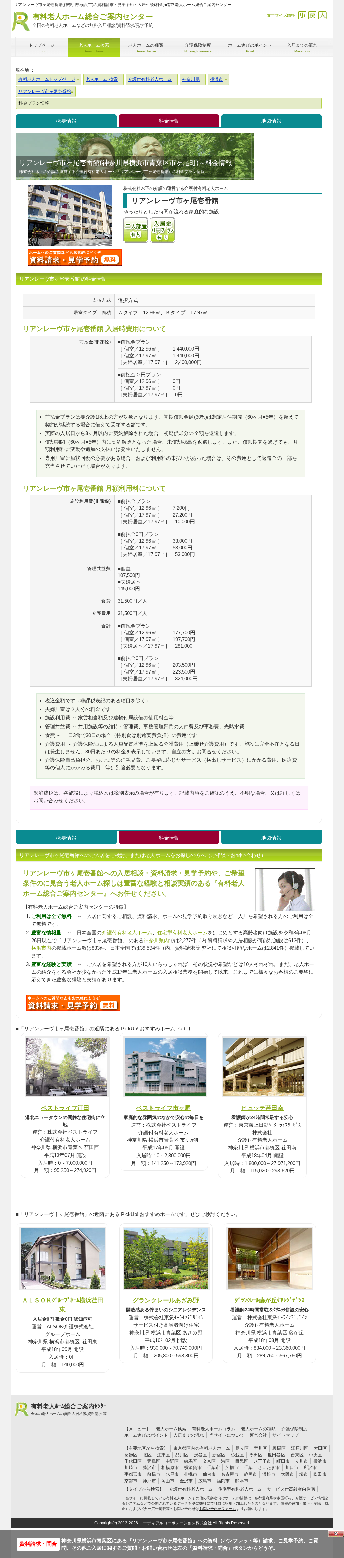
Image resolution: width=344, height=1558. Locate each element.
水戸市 (172, 1474)
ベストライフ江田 (65, 1107)
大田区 (320, 1448)
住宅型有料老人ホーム (182, 932)
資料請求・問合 (38, 1544)
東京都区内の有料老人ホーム (201, 1448)
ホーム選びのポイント (146, 1435)
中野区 (172, 1461)
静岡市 (250, 1474)
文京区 (209, 1461)
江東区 (163, 1454)
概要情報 (66, 121)
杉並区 (237, 1454)
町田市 (283, 1461)
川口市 (291, 1467)
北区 (147, 1454)
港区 (225, 1461)
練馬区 (190, 1461)
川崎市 (130, 1467)
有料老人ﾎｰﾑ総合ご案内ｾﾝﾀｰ (69, 1409)
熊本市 (241, 1480)
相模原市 (170, 1467)
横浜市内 (41, 948)
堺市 (303, 1474)
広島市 (204, 1480)
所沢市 (310, 1467)
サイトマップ (285, 1435)
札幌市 (190, 1474)
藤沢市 (149, 1467)
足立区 (242, 1448)
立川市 (301, 1461)
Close (336, 1533)
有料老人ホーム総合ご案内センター (93, 20)
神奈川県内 (156, 940)
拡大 (322, 15)
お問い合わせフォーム (217, 1509)
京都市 (130, 1480)
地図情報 (271, 121)
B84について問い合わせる (73, 1003)
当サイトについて (226, 1435)
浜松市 (268, 1474)
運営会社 (258, 1435)
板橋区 (279, 1448)
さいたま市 (269, 1467)
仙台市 (209, 1474)
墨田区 (255, 1454)
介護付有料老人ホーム (127, 932)
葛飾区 (130, 1454)
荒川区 (260, 1448)
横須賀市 (193, 1467)
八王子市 (262, 1461)
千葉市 (213, 1467)
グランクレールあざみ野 (166, 1300)
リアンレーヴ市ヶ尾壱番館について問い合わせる (75, 257)
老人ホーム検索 (171, 1428)
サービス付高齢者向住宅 (291, 1489)
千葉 (248, 1467)
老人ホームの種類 (258, 1428)
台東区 (297, 1454)
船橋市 (232, 1467)
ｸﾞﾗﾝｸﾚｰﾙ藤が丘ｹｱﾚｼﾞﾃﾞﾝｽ (269, 1300)
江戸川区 (299, 1448)
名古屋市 (230, 1474)
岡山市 (167, 1480)
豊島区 (153, 1461)
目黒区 (241, 1461)
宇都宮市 (133, 1474)
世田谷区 (276, 1454)
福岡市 (223, 1480)
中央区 (315, 1454)
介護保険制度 (294, 1428)
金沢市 (186, 1480)
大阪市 (287, 1474)
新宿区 (218, 1454)
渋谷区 (200, 1454)
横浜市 (320, 1461)
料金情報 (169, 121)
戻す (312, 15)
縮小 (302, 15)
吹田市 (320, 1474)
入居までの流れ (188, 1435)
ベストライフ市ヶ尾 (163, 1107)
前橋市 (153, 1474)
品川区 (181, 1454)
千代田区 (133, 1461)
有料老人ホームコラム (213, 1428)
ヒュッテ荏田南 (262, 1107)
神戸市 (149, 1480)
